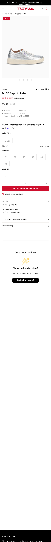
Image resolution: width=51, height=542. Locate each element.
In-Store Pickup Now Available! (14, 219)
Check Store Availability (15, 194)
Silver (7, 140)
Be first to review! (25, 280)
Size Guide (44, 146)
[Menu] (3, 8)
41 (6, 163)
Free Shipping (7, 226)
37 (15, 157)
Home (4, 14)
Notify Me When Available (25, 188)
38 (24, 157)
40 (41, 157)
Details (5, 201)
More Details (24, 5)
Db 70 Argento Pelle (18, 14)
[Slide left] (4, 42)
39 (33, 157)
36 (6, 157)
